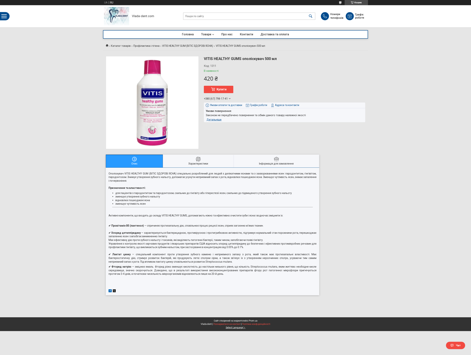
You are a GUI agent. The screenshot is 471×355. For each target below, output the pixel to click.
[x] (114, 291)
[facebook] (110, 291)
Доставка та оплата (275, 34)
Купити (221, 89)
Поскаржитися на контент (226, 324)
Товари (206, 34)
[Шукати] (310, 16)
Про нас (227, 34)
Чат (458, 345)
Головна (188, 34)
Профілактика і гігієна (146, 45)
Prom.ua (253, 320)
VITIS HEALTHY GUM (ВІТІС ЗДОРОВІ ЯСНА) (187, 45)
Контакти (246, 34)
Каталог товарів (121, 45)
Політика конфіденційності (256, 324)
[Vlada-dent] (116, 16)
